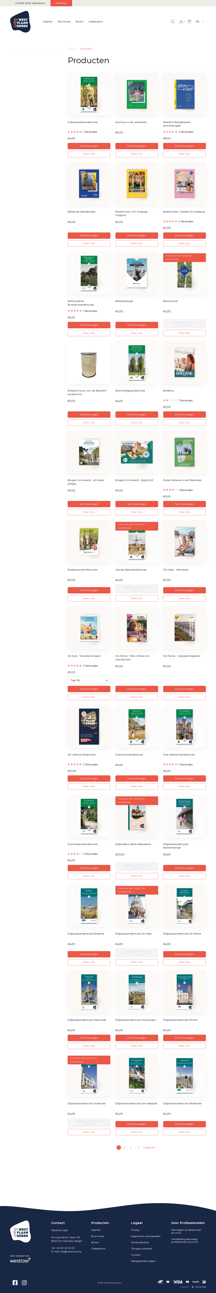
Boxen (79, 21)
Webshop (61, 3)
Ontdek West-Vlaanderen (30, 3)
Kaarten (48, 21)
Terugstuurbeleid (141, 1248)
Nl (198, 21)
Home (71, 48)
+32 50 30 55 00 (65, 1248)
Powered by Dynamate (193, 1287)
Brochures (64, 21)
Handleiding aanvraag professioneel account (184, 1240)
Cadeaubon (96, 21)
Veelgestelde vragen (143, 1261)
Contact (136, 1254)
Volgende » (149, 1147)
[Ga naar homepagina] (20, 22)
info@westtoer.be (70, 1251)
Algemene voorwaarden (145, 1236)
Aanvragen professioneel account (186, 1231)
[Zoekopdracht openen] (173, 22)
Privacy (135, 1229)
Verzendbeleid (140, 1242)
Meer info (89, 154)
